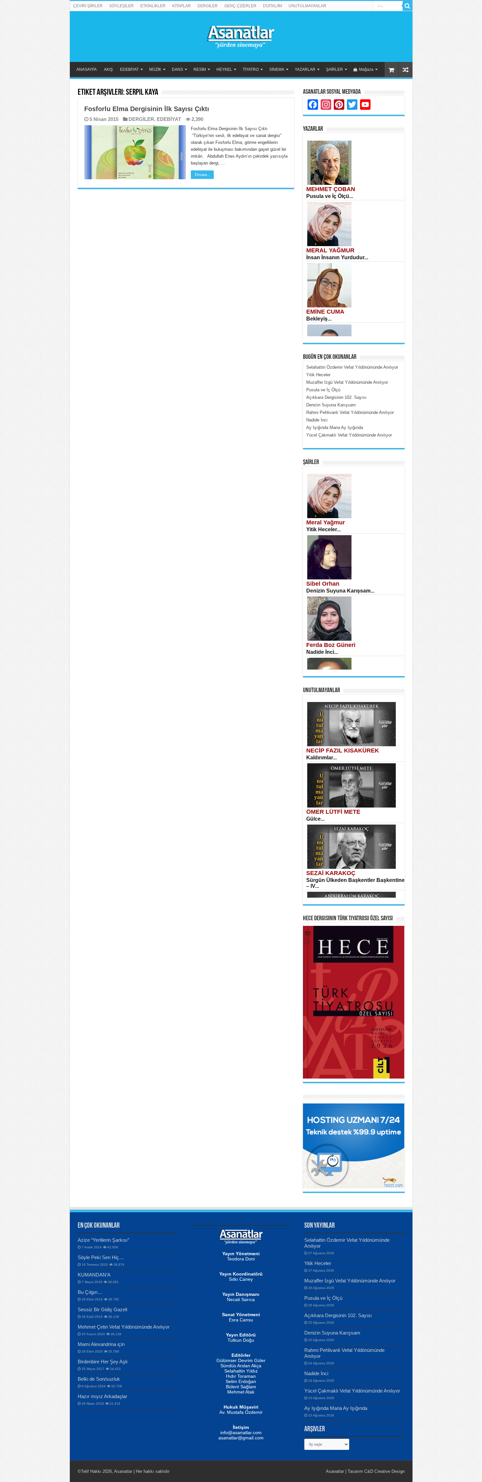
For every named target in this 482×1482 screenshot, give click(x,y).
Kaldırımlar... (321, 757)
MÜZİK (155, 69)
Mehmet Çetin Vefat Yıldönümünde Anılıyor (124, 1327)
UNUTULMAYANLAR (307, 6)
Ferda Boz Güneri (330, 645)
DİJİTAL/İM (272, 6)
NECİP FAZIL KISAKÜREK (342, 750)
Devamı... (202, 174)
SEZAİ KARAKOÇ (330, 873)
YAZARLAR (305, 69)
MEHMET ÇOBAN (330, 189)
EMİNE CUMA (325, 311)
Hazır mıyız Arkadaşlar (102, 1396)
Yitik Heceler (317, 1263)
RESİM (199, 69)
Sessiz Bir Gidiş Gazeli (102, 1309)
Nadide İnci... (322, 652)
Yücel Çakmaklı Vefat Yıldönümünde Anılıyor (352, 1391)
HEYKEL (224, 69)
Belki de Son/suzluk (99, 1379)
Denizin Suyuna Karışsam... (340, 591)
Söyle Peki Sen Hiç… (101, 1257)
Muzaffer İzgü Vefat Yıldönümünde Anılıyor (349, 1280)
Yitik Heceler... (323, 529)
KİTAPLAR (181, 6)
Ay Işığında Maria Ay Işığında (335, 1408)
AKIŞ (108, 69)
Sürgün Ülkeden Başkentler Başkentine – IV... (355, 883)
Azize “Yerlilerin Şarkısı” (103, 1240)
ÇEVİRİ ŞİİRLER (88, 6)
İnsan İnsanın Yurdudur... (337, 257)
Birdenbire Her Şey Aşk (103, 1361)
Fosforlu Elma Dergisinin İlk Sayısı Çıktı (146, 108)
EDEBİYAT (129, 69)
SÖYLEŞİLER (121, 6)
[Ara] (407, 6)
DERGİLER (207, 6)
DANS (177, 69)
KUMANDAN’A (94, 1274)
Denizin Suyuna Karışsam (332, 1333)
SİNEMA (276, 69)
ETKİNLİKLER (153, 6)
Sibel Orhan (322, 583)
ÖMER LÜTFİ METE (333, 812)
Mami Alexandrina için (101, 1344)
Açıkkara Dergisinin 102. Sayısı (338, 1315)
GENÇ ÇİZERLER (240, 6)
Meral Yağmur (325, 522)
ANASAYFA (86, 69)
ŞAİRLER (334, 69)
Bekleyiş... (318, 319)
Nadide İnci (316, 1373)
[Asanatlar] (241, 35)
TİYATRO (251, 69)
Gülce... (315, 819)
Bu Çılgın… (90, 1292)
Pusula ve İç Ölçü (323, 1298)
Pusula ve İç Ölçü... (329, 196)
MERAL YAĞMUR (330, 250)
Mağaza (366, 69)
